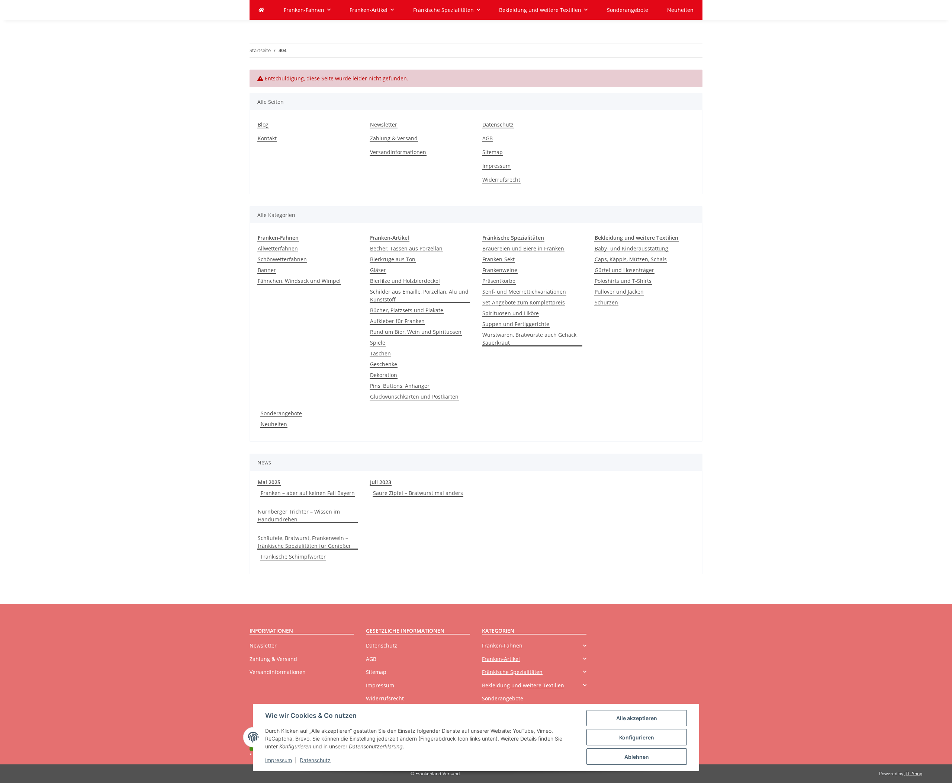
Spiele (377, 342)
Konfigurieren (636, 737)
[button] (534, 645)
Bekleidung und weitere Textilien (523, 685)
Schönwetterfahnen (282, 259)
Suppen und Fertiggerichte (515, 323)
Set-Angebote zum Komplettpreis (523, 302)
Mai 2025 (269, 482)
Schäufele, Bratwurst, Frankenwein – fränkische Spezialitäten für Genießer (304, 541)
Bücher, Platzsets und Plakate (406, 310)
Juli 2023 (380, 482)
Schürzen (606, 302)
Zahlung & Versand (394, 138)
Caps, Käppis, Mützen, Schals (631, 259)
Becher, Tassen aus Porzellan (406, 248)
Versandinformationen (398, 152)
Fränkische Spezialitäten (512, 671)
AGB (487, 138)
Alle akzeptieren (636, 718)
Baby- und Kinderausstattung (631, 248)
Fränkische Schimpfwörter (293, 556)
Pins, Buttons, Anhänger (400, 385)
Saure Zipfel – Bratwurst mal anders (418, 492)
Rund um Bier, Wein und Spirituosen (415, 331)
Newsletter (383, 124)
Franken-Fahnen (502, 645)
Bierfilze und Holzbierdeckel (405, 280)
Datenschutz (315, 760)
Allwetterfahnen (278, 248)
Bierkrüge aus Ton (392, 259)
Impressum (278, 760)
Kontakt (267, 138)
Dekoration (383, 374)
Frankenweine (499, 270)
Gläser (378, 270)
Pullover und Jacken (619, 291)
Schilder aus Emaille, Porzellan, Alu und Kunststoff (419, 295)
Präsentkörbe (498, 280)
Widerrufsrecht (501, 179)
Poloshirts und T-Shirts (623, 280)
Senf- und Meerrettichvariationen (524, 291)
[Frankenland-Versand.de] (261, 10)
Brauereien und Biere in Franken (523, 248)
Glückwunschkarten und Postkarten (414, 396)
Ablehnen (636, 757)
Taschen (380, 353)
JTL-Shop (913, 773)
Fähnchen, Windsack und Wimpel (299, 280)
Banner (267, 270)
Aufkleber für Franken (397, 321)
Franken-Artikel (501, 658)
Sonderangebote (281, 413)
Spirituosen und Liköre (510, 313)
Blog (263, 124)
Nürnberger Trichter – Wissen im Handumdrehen (299, 515)
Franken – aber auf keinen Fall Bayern (308, 492)
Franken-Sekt (498, 259)
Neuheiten (274, 424)
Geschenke (383, 364)
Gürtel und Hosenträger (624, 270)
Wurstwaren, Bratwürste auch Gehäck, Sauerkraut (530, 338)
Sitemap (492, 152)
